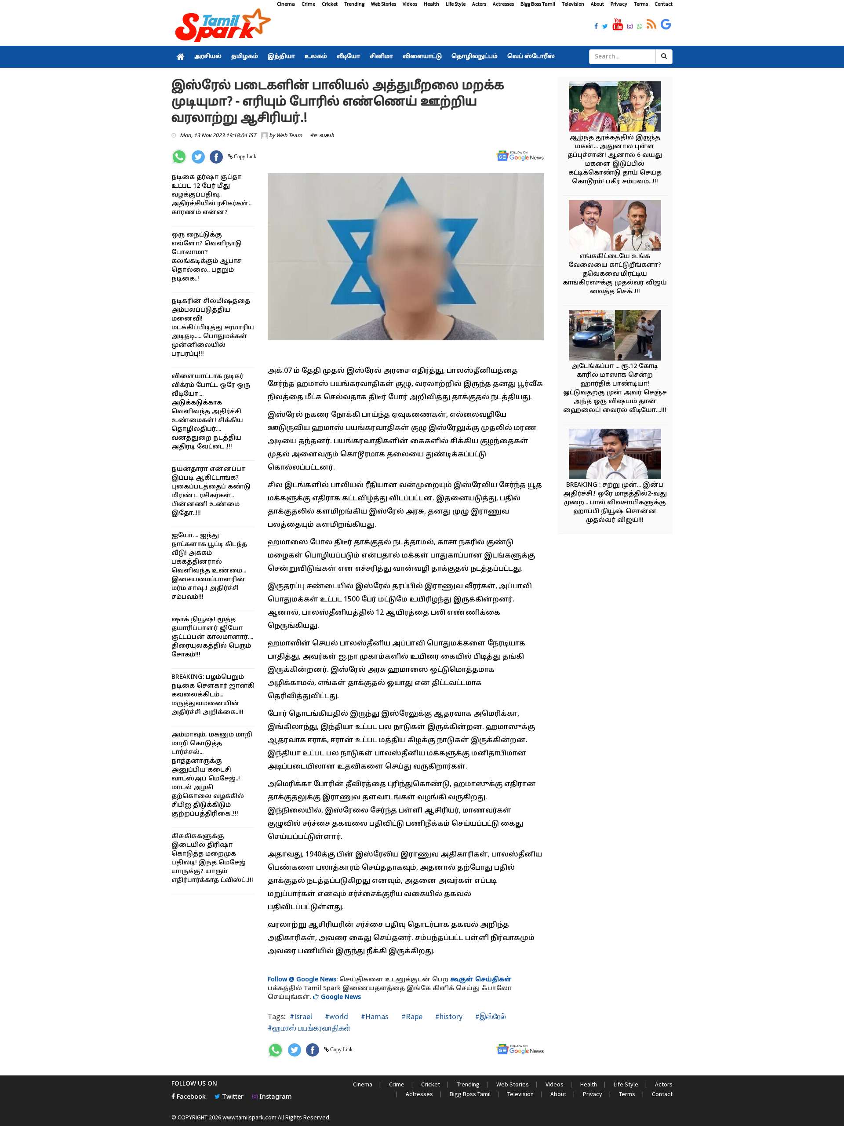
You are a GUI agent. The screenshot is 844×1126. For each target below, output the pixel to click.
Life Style (456, 3)
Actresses (503, 3)
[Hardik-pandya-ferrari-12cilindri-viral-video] (615, 336)
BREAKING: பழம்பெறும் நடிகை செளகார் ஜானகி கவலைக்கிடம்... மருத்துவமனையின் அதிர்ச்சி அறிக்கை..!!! (213, 695)
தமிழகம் (244, 56)
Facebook (190, 1097)
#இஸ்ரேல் (489, 1016)
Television (573, 3)
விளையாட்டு (422, 56)
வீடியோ (348, 56)
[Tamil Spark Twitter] (605, 27)
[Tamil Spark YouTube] (617, 24)
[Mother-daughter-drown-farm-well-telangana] (615, 108)
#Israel (301, 1016)
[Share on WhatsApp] (179, 156)
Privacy (619, 3)
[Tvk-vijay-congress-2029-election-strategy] (615, 226)
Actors (479, 3)
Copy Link (244, 156)
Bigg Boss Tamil (537, 3)
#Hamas (374, 1016)
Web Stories (383, 3)
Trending (354, 3)
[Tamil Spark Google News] (666, 24)
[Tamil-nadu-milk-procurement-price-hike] (615, 455)
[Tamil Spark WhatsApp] (639, 27)
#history (447, 1016)
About (597, 3)
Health (431, 3)
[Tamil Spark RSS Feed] (651, 24)
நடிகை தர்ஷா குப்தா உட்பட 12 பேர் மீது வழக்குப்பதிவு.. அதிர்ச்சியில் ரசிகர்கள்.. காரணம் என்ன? (211, 195)
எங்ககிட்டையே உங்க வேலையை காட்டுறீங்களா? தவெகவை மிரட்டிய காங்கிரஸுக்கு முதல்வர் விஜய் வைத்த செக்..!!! (615, 274)
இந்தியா (281, 56)
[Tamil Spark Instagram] (630, 27)
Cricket (330, 3)
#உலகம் (322, 136)
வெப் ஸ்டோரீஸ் (531, 56)
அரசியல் (208, 56)
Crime (308, 3)
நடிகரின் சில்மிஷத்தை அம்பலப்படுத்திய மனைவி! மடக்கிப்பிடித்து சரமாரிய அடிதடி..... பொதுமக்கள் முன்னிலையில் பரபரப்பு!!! (212, 328)
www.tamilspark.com (249, 1117)
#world (335, 1016)
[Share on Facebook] (216, 157)
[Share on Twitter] (198, 157)
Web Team (289, 136)
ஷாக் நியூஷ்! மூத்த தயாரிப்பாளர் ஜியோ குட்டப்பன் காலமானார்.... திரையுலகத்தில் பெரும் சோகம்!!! (212, 637)
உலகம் (316, 56)
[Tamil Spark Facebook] (596, 27)
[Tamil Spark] (221, 27)
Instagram (275, 1097)
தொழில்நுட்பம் (474, 56)
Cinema (286, 3)
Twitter (232, 1097)
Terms (641, 3)
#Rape (411, 1016)
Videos (410, 3)
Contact (664, 3)
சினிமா (381, 56)
